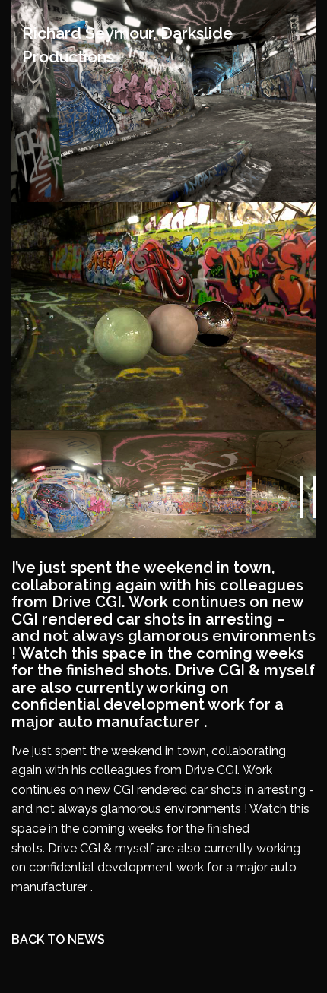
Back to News (58, 939)
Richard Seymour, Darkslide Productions (127, 45)
